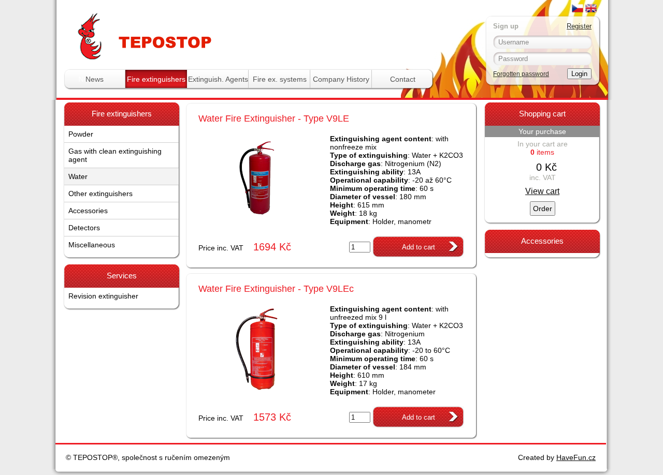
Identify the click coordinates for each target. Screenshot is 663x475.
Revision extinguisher (103, 296)
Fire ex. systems (280, 79)
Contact (402, 79)
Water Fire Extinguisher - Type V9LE (273, 118)
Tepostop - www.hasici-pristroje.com (196, 20)
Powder (80, 134)
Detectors (84, 228)
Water (78, 176)
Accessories (88, 210)
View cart (542, 191)
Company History (341, 79)
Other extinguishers (100, 193)
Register (579, 26)
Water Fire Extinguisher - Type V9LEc (276, 289)
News (94, 79)
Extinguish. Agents (218, 79)
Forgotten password (521, 74)
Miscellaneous (91, 245)
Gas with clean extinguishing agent (115, 155)
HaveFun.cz (576, 457)
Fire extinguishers (156, 79)
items (542, 152)
